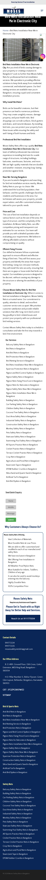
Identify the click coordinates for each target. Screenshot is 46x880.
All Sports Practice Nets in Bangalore (22, 445)
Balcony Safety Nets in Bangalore (20, 345)
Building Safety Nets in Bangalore (20, 400)
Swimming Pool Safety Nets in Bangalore (23, 441)
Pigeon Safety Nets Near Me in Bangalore (23, 389)
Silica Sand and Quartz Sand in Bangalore (23, 473)
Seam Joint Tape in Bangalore (18, 465)
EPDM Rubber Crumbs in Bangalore (21, 469)
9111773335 (10, 646)
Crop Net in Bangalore (15, 457)
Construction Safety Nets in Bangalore (22, 424)
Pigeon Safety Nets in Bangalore (19, 377)
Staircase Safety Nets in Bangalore (20, 437)
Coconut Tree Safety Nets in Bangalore (22, 412)
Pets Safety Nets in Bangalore (18, 433)
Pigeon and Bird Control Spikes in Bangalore (25, 373)
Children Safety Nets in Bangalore (20, 408)
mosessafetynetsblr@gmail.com (19, 649)
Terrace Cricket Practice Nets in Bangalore (24, 453)
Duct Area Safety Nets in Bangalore (21, 416)
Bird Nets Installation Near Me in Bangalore (24, 365)
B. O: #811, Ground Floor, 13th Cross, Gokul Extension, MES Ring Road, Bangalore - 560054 (22, 667)
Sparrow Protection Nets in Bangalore (22, 369)
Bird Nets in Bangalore (15, 349)
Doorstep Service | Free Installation (23, 2)
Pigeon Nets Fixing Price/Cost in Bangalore (24, 381)
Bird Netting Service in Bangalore (20, 361)
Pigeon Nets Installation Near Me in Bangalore (21, 394)
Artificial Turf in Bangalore (17, 477)
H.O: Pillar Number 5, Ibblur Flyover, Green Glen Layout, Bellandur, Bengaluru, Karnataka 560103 (23, 680)
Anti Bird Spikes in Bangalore (18, 481)
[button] (42, 10)
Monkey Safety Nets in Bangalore (20, 429)
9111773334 (10, 643)
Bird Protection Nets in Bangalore (20, 357)
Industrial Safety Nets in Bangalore (21, 420)
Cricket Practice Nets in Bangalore (20, 449)
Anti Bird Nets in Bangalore (17, 353)
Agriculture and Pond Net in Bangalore (22, 461)
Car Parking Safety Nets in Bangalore (22, 404)
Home (5, 31)
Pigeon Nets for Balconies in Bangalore (22, 385)
